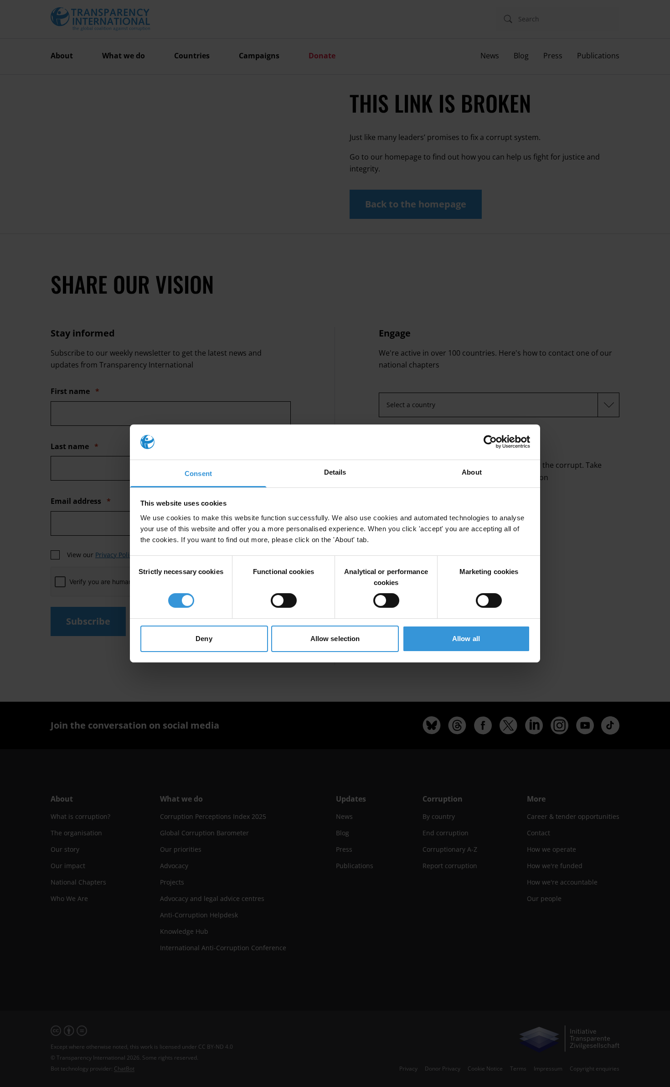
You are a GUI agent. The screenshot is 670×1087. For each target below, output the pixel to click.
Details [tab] (335, 472)
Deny (204, 638)
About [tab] (472, 472)
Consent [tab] (198, 473)
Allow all (466, 638)
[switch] (284, 600)
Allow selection (335, 638)
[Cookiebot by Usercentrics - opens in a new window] (490, 442)
